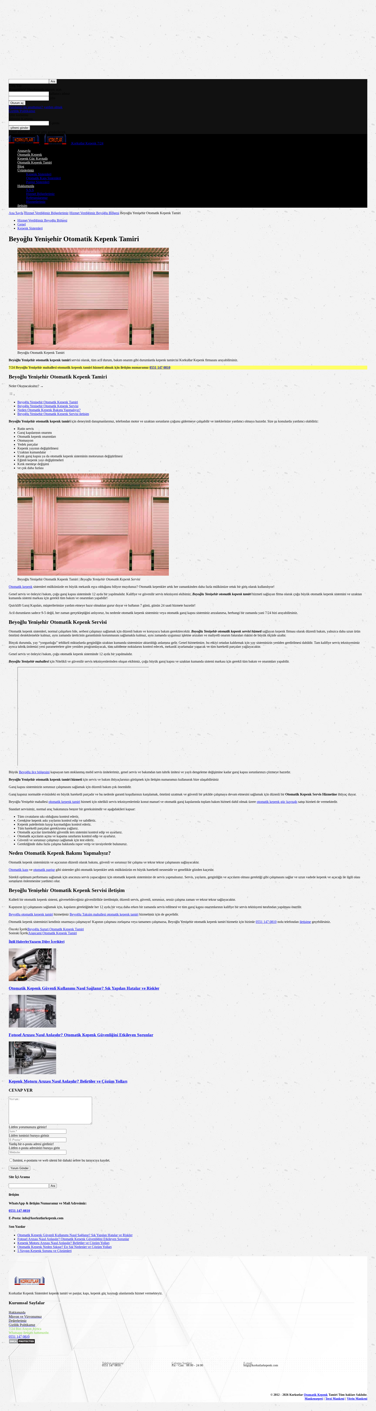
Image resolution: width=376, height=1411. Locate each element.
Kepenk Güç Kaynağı (32, 158)
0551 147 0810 (159, 367)
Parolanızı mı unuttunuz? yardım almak (35, 107)
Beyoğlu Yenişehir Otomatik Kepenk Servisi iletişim (53, 414)
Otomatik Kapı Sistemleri (43, 178)
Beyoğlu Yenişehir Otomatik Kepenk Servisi (47, 406)
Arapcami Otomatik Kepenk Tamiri (52, 933)
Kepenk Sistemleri (38, 174)
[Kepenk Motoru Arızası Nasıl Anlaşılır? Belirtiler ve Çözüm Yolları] (32, 1073)
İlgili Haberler (19, 941)
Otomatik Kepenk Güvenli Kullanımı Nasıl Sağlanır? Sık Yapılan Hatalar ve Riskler (84, 988)
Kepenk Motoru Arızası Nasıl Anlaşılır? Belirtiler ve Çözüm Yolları (68, 1081)
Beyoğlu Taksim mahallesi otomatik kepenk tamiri (104, 914)
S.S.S (30, 190)
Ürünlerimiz (25, 170)
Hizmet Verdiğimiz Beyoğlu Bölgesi (94, 213)
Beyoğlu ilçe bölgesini (34, 772)
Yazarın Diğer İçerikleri (46, 941)
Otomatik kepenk (20, 586)
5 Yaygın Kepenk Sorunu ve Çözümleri (44, 1251)
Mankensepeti (314, 1398)
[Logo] (24, 143)
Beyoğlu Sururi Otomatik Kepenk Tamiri (55, 929)
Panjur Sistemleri (37, 182)
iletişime (305, 922)
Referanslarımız (37, 198)
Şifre (52, 98)
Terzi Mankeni (334, 1398)
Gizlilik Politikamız (22, 111)
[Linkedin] (23, 1383)
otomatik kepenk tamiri (64, 802)
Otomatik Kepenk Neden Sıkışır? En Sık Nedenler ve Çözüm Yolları (64, 1247)
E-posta (54, 123)
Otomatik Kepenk (29, 154)
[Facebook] (13, 1383)
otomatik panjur (44, 870)
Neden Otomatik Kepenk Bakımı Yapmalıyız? (49, 410)
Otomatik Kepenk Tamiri (34, 162)
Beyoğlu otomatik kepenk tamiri (31, 914)
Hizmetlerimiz (35, 202)
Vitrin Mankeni (357, 1398)
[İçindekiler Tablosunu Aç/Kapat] (12, 395)
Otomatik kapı (18, 870)
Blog (20, 166)
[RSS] (43, 1383)
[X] (53, 1383)
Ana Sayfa (16, 213)
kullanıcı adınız (59, 93)
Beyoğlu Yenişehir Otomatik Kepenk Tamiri (47, 402)
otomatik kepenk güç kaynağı (277, 802)
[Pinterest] (33, 1383)
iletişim (22, 205)
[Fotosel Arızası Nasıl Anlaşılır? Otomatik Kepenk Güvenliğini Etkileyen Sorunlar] (32, 1026)
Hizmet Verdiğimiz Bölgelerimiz (46, 213)
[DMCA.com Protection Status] (22, 1343)
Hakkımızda (25, 186)
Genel (21, 224)
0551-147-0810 (19, 1211)
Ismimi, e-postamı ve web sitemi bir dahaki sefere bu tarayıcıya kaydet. (61, 1160)
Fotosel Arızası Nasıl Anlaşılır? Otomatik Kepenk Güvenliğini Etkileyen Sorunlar (81, 1035)
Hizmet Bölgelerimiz (40, 194)
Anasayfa (23, 151)
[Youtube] (63, 1383)
